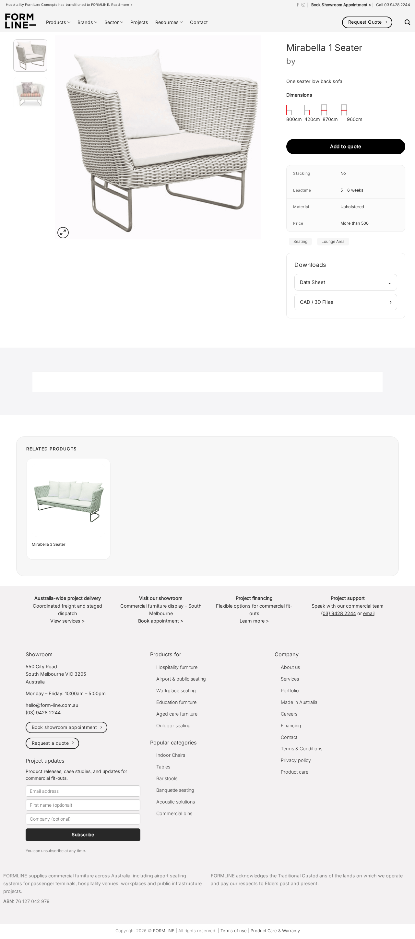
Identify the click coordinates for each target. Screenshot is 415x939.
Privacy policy (296, 760)
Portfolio (290, 690)
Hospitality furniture (176, 667)
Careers (289, 714)
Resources (167, 22)
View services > (67, 621)
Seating (300, 241)
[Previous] (67, 137)
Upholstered (352, 206)
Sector (111, 22)
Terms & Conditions (301, 748)
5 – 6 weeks (351, 190)
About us (290, 667)
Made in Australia (299, 702)
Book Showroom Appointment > (341, 4)
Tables (163, 766)
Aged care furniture (176, 714)
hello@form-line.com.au (52, 705)
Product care (294, 772)
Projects (139, 22)
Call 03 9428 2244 (393, 4)
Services (290, 679)
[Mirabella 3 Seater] (68, 500)
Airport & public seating (181, 679)
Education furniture (176, 702)
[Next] (248, 137)
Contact (199, 22)
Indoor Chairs (170, 755)
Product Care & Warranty (275, 930)
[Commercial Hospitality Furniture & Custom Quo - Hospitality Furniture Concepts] (20, 21)
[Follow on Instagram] (303, 5)
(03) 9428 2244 (338, 613)
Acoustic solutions (175, 801)
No (343, 173)
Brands (85, 22)
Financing (291, 725)
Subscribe (83, 834)
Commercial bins (174, 813)
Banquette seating (175, 790)
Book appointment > (161, 621)
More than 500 (354, 223)
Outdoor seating (173, 725)
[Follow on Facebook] (298, 5)
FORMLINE (163, 930)
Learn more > (254, 621)
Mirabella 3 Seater (48, 544)
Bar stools (166, 778)
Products (56, 22)
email (368, 613)
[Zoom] (63, 232)
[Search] (407, 22)
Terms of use (233, 930)
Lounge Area (333, 241)
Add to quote (345, 146)
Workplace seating (176, 690)
